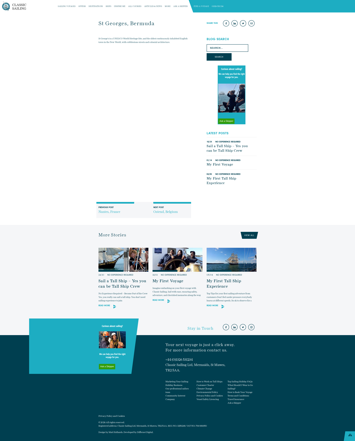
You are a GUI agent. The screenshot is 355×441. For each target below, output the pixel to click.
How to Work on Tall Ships (209, 381)
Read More (104, 305)
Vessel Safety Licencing (207, 399)
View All (249, 235)
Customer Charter (205, 385)
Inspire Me (119, 6)
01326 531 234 (218, 6)
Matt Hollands (116, 432)
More (168, 6)
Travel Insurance (236, 399)
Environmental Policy (207, 392)
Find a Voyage (201, 6)
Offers (82, 6)
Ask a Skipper (180, 6)
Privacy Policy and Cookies (209, 395)
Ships (108, 6)
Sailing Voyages (67, 6)
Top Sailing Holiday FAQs (240, 381)
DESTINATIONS (96, 6)
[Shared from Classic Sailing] (251, 23)
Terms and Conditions (238, 395)
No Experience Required (227, 141)
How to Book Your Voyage (240, 392)
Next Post (165, 210)
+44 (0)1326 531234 (179, 360)
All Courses (134, 6)
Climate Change (204, 388)
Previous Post (109, 210)
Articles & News (153, 6)
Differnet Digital (145, 432)
